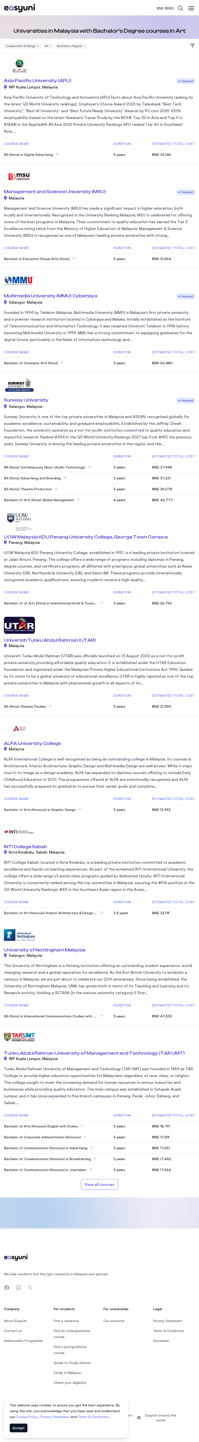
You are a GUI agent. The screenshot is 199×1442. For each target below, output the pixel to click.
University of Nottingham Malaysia (44, 950)
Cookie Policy (27, 1417)
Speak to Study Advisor (72, 1363)
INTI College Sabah (25, 846)
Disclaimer (161, 1341)
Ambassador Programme (23, 1341)
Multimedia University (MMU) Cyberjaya (50, 296)
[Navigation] (191, 8)
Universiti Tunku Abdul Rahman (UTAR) (50, 640)
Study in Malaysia (67, 1373)
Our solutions (114, 1321)
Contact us (13, 1331)
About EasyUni (15, 1321)
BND (165, 8)
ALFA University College (32, 743)
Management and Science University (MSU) (55, 191)
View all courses (99, 1184)
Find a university (66, 1321)
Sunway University (26, 400)
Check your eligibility (70, 1382)
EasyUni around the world (160, 1417)
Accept (19, 1428)
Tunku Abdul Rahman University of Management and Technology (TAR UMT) (94, 1053)
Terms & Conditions (94, 1417)
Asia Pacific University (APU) (37, 80)
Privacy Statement (56, 1417)
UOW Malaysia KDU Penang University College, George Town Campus (86, 537)
